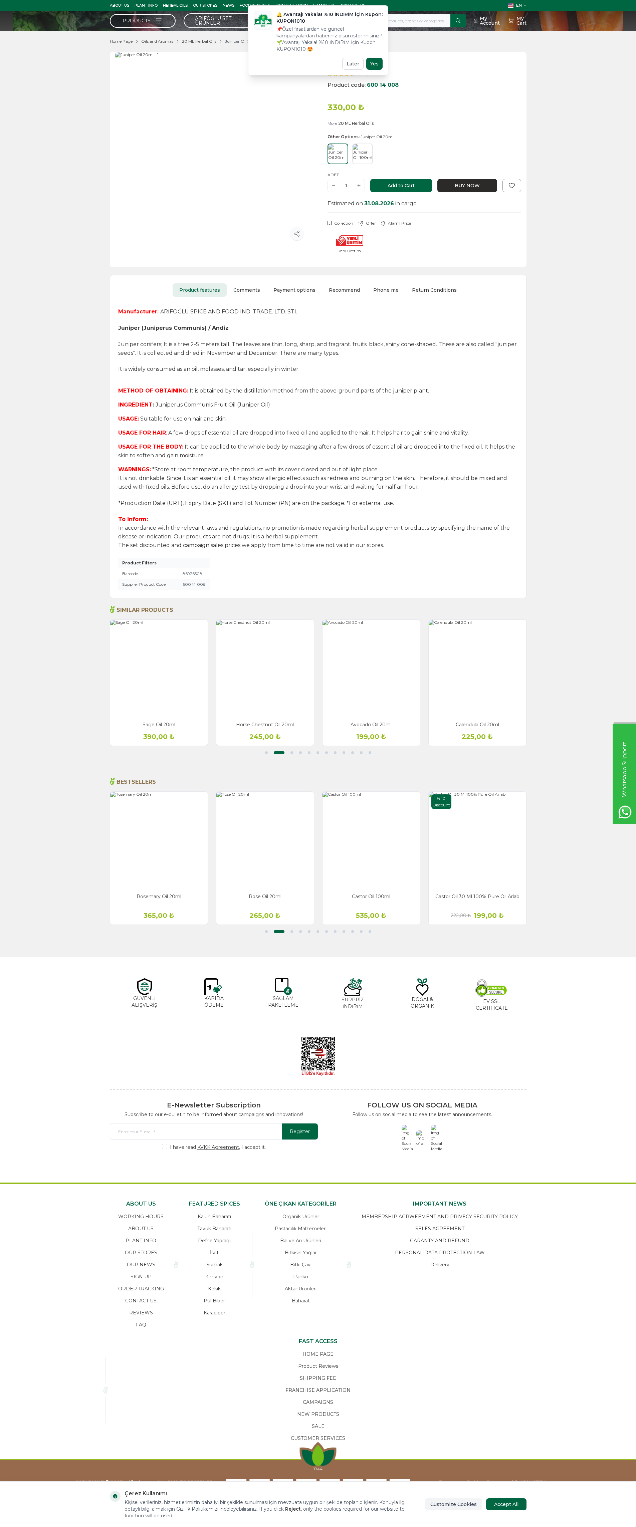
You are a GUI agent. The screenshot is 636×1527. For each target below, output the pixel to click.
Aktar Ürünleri (300, 1289)
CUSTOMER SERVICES (318, 1438)
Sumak (214, 1265)
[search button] (458, 20)
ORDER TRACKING (141, 1289)
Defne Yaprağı (214, 1241)
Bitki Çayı (300, 1265)
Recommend (344, 290)
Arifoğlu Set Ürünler (213, 20)
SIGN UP (141, 1277)
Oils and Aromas (157, 41)
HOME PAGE (318, 1354)
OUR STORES (205, 5)
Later (353, 64)
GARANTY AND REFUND (439, 1241)
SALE (318, 1426)
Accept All (506, 1504)
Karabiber (214, 1313)
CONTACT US (141, 1301)
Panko (300, 1277)
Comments (246, 290)
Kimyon (214, 1277)
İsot (214, 1253)
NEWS (228, 5)
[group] (212, 149)
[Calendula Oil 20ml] (477, 668)
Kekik (214, 1289)
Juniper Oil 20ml (241, 41)
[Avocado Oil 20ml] (371, 668)
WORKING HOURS (141, 1217)
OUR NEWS (141, 1265)
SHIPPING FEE (318, 1378)
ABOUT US (119, 5)
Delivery (439, 1265)
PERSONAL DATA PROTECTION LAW (440, 1253)
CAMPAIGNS (318, 1402)
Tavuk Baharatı (214, 1229)
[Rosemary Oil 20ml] (159, 840)
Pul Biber (214, 1301)
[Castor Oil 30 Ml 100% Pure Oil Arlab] (477, 840)
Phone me (386, 290)
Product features (199, 290)
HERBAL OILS (175, 5)
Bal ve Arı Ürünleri (300, 1241)
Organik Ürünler (300, 1217)
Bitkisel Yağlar (301, 1253)
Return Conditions (434, 290)
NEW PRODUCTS (318, 1414)
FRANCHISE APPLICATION (318, 1390)
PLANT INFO (146, 5)
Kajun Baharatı (214, 1217)
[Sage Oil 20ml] (159, 668)
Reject (293, 1509)
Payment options (294, 290)
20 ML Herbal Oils (199, 41)
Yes (374, 64)
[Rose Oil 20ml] (265, 840)
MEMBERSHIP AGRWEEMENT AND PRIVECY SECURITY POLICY (440, 1217)
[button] (266, 752)
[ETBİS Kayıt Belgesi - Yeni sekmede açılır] (318, 1056)
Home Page (121, 41)
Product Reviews (318, 1366)
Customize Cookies (453, 1504)
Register (300, 1131)
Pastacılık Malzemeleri (301, 1229)
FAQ (141, 1325)
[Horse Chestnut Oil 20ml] (265, 668)
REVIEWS (141, 1313)
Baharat (301, 1301)
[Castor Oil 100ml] (371, 840)
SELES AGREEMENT (439, 1229)
